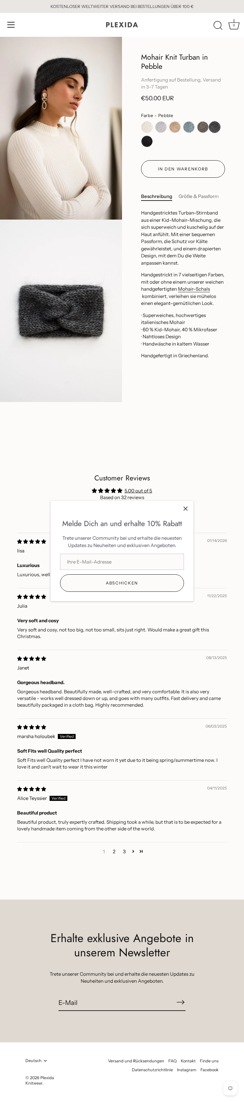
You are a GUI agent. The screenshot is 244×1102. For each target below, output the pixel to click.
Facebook (209, 1069)
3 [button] (124, 851)
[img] (31, 541)
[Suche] (218, 26)
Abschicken (122, 582)
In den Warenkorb (183, 168)
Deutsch (33, 1060)
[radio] (147, 127)
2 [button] (114, 851)
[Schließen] (186, 509)
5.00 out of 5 (138, 491)
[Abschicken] (180, 1002)
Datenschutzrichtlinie (152, 1069)
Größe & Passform (199, 196)
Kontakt (188, 1061)
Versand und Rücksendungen (136, 1061)
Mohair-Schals (194, 289)
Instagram (186, 1069)
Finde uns (209, 1061)
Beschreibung (156, 196)
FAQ (172, 1061)
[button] (133, 851)
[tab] (160, 196)
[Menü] (11, 25)
